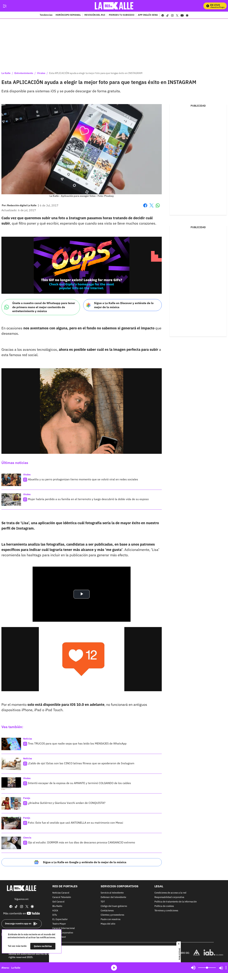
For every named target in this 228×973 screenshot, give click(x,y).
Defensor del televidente (113, 897)
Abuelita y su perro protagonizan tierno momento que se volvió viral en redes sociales (83, 479)
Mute (193, 968)
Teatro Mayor (59, 924)
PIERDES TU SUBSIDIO (121, 15)
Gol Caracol (58, 901)
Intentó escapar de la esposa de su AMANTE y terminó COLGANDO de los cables (79, 783)
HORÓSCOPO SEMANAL (68, 15)
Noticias (27, 738)
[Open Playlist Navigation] (226, 967)
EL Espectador (60, 919)
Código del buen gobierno (114, 906)
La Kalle (6, 73)
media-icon (114, 967)
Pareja (26, 798)
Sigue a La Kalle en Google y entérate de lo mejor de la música (84, 862)
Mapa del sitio (108, 924)
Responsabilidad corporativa (169, 897)
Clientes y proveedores (112, 915)
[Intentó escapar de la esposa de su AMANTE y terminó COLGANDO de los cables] (11, 783)
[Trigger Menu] (4, 6)
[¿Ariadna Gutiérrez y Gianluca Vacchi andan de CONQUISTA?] (11, 803)
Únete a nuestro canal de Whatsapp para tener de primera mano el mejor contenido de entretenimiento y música (43, 307)
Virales (41, 73)
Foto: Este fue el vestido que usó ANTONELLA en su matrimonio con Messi (75, 822)
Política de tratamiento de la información (175, 901)
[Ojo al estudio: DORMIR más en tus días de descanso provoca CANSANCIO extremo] (11, 843)
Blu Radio (57, 906)
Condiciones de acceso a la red (170, 893)
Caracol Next (59, 937)
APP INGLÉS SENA (148, 15)
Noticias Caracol (60, 893)
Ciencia (27, 837)
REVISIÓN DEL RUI (94, 15)
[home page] (114, 5)
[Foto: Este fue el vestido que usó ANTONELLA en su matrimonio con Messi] (11, 823)
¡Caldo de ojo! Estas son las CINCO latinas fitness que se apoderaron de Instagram (81, 763)
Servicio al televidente (112, 893)
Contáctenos (107, 910)
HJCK (55, 910)
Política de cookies (164, 906)
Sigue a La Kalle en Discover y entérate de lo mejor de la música (124, 305)
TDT (103, 901)
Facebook (145, 207)
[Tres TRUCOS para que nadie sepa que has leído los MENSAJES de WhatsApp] (11, 744)
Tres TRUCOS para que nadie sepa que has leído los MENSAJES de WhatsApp (77, 743)
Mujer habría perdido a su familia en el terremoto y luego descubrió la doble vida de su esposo (88, 499)
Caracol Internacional (63, 928)
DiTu (54, 915)
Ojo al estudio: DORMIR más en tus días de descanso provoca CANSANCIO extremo (81, 842)
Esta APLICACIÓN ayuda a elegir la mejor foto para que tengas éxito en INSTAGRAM (95, 73)
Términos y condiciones (166, 910)
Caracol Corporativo (62, 932)
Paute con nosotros (110, 919)
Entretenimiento (23, 73)
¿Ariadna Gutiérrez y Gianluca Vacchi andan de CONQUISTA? (66, 803)
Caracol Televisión (61, 897)
